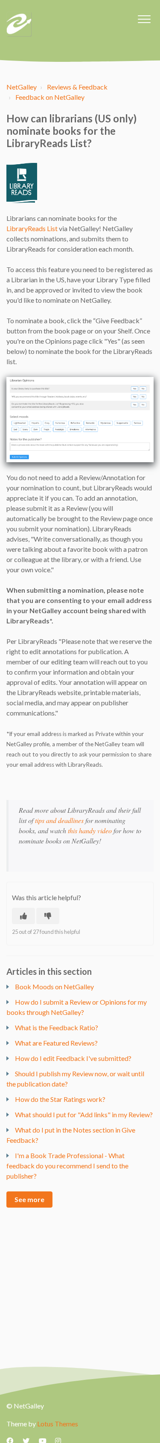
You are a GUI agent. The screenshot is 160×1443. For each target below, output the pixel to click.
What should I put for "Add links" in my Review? (84, 1114)
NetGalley (21, 87)
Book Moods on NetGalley (54, 986)
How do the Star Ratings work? (60, 1099)
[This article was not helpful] (47, 916)
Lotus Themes (57, 1424)
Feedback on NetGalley (49, 97)
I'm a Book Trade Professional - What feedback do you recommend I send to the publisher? (67, 1165)
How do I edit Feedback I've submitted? (73, 1058)
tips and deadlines (59, 820)
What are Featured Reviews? (56, 1043)
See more (29, 1199)
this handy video (90, 830)
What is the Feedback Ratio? (56, 1027)
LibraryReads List (32, 228)
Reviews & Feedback (77, 87)
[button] (144, 19)
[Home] (19, 24)
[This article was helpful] (23, 916)
